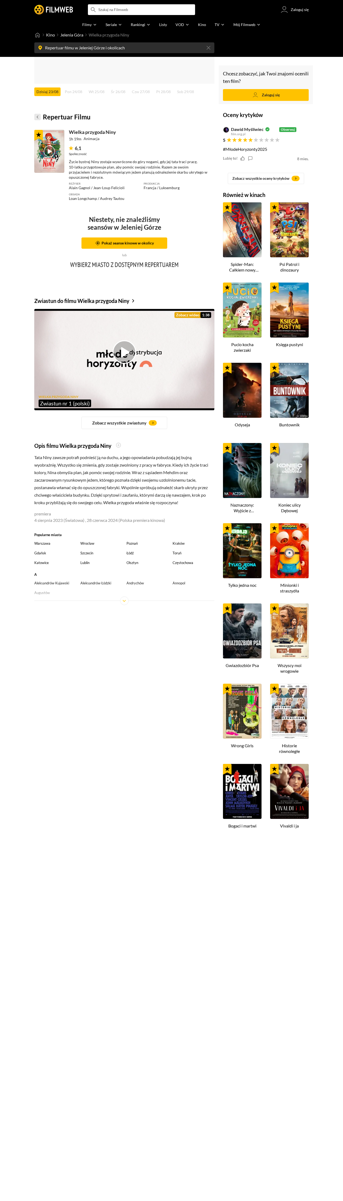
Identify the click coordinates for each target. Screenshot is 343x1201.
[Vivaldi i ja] (289, 791)
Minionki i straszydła (289, 588)
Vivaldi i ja (289, 825)
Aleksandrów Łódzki (95, 583)
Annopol (179, 583)
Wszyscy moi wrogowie (289, 668)
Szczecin (86, 553)
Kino (50, 34)
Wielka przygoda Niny (92, 132)
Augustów (42, 593)
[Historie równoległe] (289, 711)
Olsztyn (132, 563)
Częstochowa (183, 563)
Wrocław (87, 543)
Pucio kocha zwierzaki (242, 347)
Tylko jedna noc (242, 585)
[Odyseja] (242, 390)
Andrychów (135, 583)
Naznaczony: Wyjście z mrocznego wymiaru (242, 508)
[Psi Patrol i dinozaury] (289, 229)
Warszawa (42, 543)
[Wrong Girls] (242, 711)
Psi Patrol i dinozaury (289, 267)
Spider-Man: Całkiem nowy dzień (242, 267)
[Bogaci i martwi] (242, 791)
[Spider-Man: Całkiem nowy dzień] (242, 229)
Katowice (41, 563)
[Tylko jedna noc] (242, 550)
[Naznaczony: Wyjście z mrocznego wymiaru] (242, 470)
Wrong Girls (242, 745)
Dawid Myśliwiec (247, 129)
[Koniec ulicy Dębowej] (289, 470)
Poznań (132, 543)
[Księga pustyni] (289, 310)
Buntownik (289, 424)
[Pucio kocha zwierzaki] (242, 310)
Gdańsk (40, 553)
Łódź (130, 553)
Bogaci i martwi (242, 825)
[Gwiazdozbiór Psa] (242, 630)
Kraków (179, 543)
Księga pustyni (289, 344)
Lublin (85, 563)
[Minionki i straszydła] (289, 550)
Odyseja (242, 424)
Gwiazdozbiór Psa (242, 665)
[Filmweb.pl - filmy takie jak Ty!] (53, 9)
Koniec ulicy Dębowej (289, 507)
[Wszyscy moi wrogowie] (289, 630)
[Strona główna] (37, 35)
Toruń (177, 553)
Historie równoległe (289, 748)
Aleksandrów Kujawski (51, 583)
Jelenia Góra (71, 34)
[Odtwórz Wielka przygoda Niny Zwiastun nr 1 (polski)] (49, 151)
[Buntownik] (289, 390)
